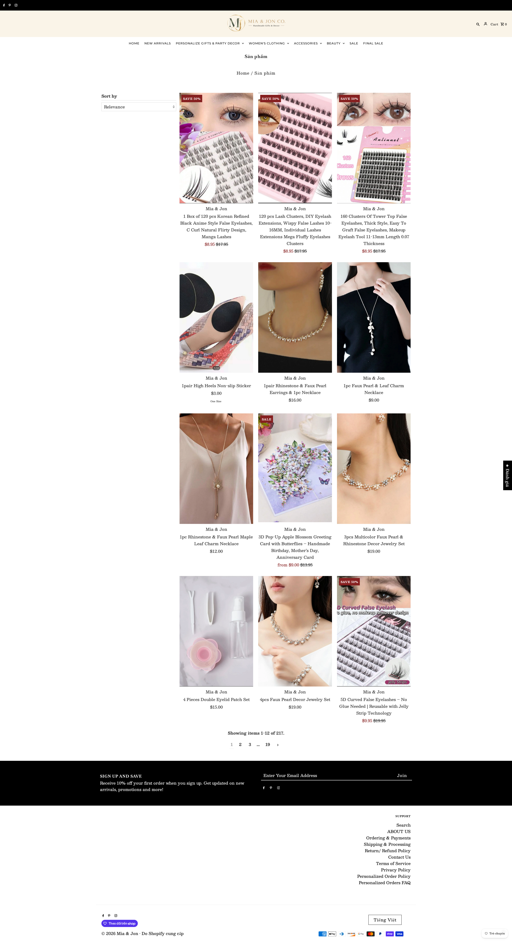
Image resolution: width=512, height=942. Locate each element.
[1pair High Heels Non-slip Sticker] (216, 317)
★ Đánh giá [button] (507, 475)
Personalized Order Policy (384, 876)
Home (243, 73)
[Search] (478, 24)
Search (403, 825)
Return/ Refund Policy (388, 850)
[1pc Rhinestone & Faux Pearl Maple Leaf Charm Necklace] (216, 468)
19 (267, 744)
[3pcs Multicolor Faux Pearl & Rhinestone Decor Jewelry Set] (374, 468)
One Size (215, 401)
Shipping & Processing (387, 844)
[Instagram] (15, 5)
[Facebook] (3, 5)
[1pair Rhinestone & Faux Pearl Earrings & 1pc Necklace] (295, 317)
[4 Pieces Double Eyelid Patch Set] (216, 631)
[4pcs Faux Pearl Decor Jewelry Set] (295, 631)
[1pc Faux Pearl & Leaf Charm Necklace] (374, 317)
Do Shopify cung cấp (163, 933)
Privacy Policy (396, 869)
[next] (278, 744)
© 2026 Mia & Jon (120, 933)
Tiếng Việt (385, 919)
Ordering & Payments (388, 837)
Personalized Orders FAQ (385, 882)
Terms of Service (393, 863)
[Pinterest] (9, 5)
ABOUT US (399, 831)
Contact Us (399, 857)
